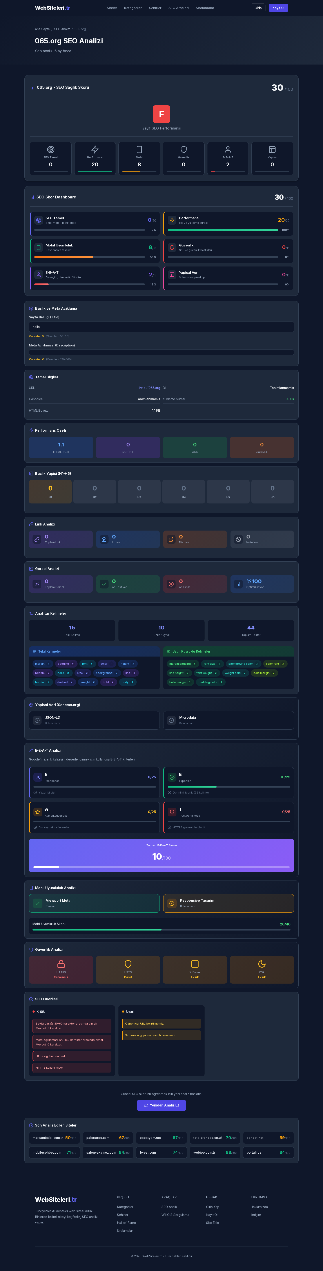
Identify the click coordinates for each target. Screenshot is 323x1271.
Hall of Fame (126, 1223)
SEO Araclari (179, 8)
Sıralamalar (125, 1230)
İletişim (255, 1215)
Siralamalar (205, 8)
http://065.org (149, 388)
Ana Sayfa (42, 29)
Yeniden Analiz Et (164, 1105)
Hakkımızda (259, 1207)
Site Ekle (212, 1223)
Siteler (112, 8)
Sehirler (155, 8)
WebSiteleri (52, 8)
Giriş (258, 8)
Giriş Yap (212, 1207)
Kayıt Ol (278, 8)
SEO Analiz (62, 29)
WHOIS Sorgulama (175, 1215)
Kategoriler (133, 8)
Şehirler (122, 1215)
